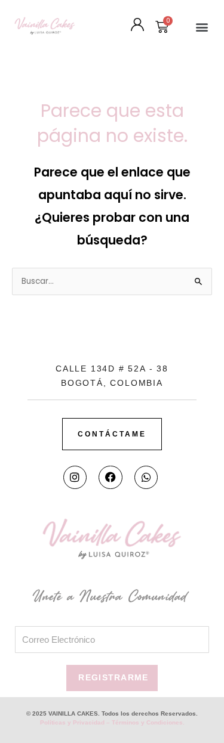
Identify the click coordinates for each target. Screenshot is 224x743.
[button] (201, 27)
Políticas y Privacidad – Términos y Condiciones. (112, 722)
